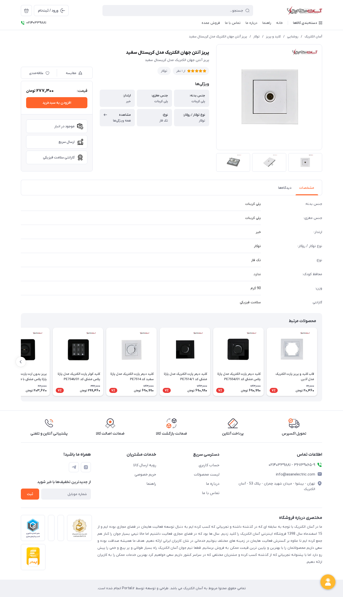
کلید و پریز (273, 36)
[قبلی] (322, 362)
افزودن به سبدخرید (56, 102)
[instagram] (86, 467)
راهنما (151, 483)
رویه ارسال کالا (144, 465)
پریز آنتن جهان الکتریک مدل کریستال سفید (218, 36)
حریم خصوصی (145, 474)
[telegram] (74, 467)
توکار (256, 36)
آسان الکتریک (313, 36)
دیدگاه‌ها (284, 188)
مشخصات (306, 188)
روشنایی (292, 36)
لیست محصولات (206, 474)
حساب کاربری (209, 465)
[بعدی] (21, 362)
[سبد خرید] (26, 10)
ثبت (30, 494)
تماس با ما (210, 493)
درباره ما (212, 483)
